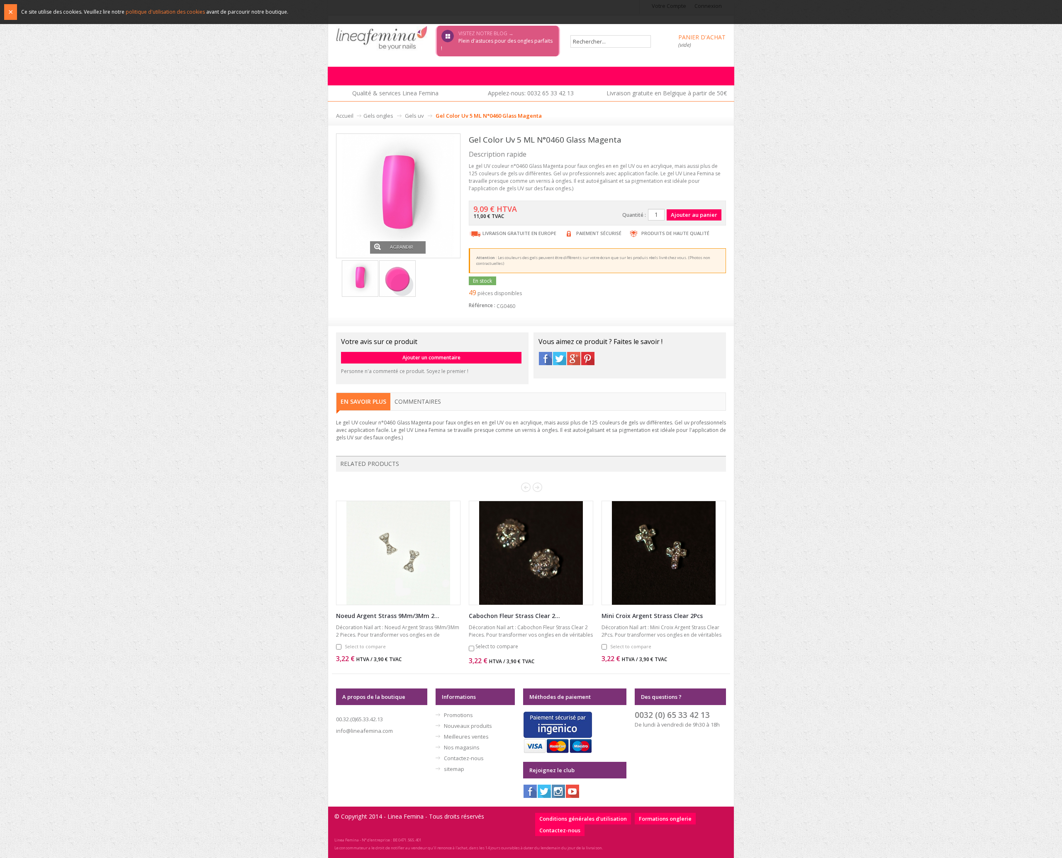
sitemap (454, 769)
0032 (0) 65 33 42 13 (672, 714)
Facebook (545, 358)
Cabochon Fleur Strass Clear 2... (514, 616)
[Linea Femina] (381, 37)
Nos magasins (462, 747)
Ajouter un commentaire (431, 357)
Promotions (458, 715)
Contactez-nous (464, 758)
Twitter (559, 358)
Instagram (558, 791)
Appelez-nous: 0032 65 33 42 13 (531, 93)
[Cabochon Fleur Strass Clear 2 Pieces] (531, 553)
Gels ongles (378, 115)
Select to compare (365, 646)
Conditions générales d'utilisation (583, 818)
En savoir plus (363, 401)
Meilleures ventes (466, 736)
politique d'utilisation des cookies (165, 11)
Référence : (482, 305)
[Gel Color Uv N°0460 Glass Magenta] (398, 195)
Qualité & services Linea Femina (395, 93)
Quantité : (634, 214)
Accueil (344, 115)
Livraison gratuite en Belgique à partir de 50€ (667, 93)
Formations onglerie (665, 818)
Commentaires (418, 401)
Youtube (572, 791)
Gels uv (414, 115)
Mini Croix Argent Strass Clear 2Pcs (652, 616)
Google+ (573, 358)
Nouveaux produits (468, 726)
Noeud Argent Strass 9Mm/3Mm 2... (387, 616)
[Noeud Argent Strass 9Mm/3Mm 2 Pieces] (398, 553)
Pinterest (587, 358)
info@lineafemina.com (364, 730)
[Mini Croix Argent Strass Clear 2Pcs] (664, 553)
